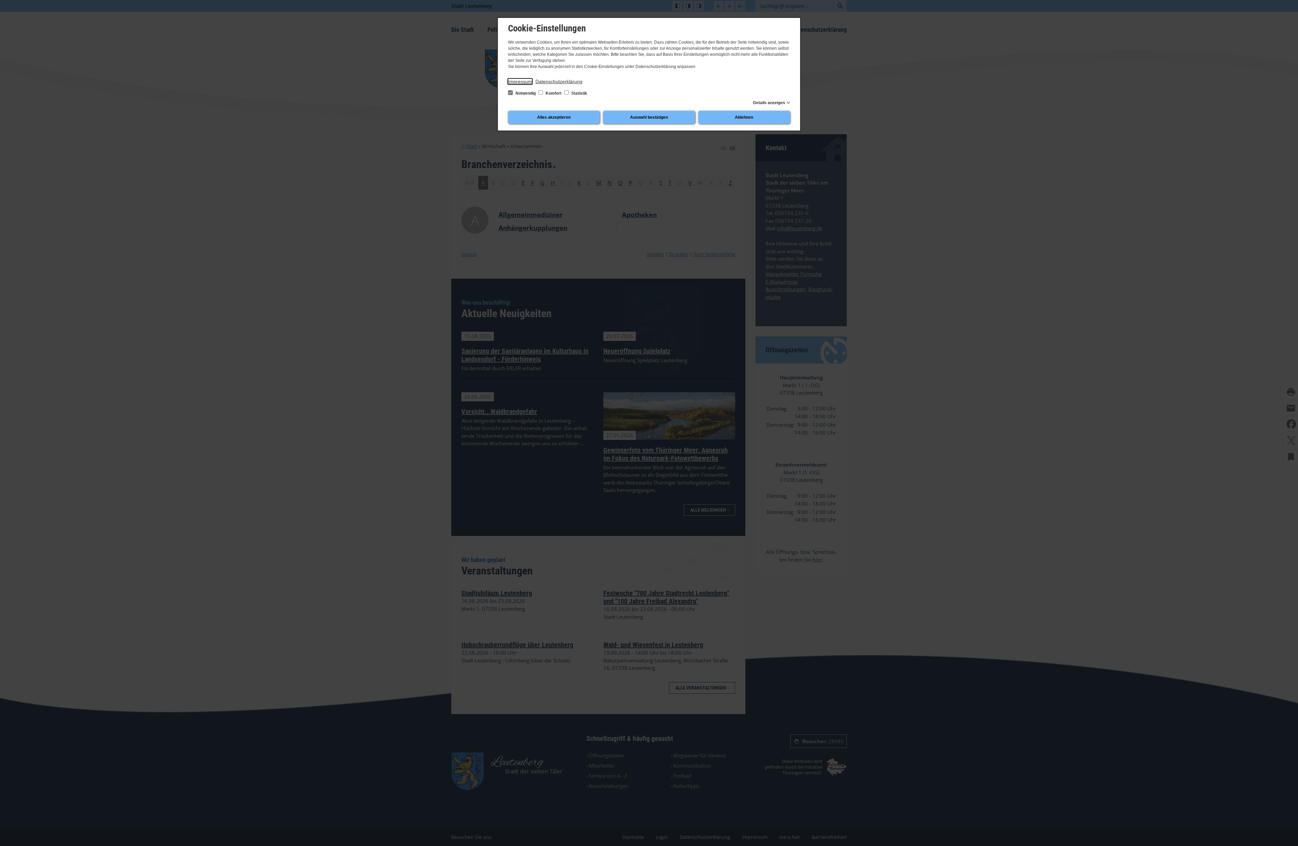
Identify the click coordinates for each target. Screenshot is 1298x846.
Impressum (520, 81)
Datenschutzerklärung (558, 81)
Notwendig (525, 93)
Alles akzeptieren (554, 117)
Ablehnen (744, 117)
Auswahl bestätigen (649, 117)
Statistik (578, 93)
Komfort (553, 93)
